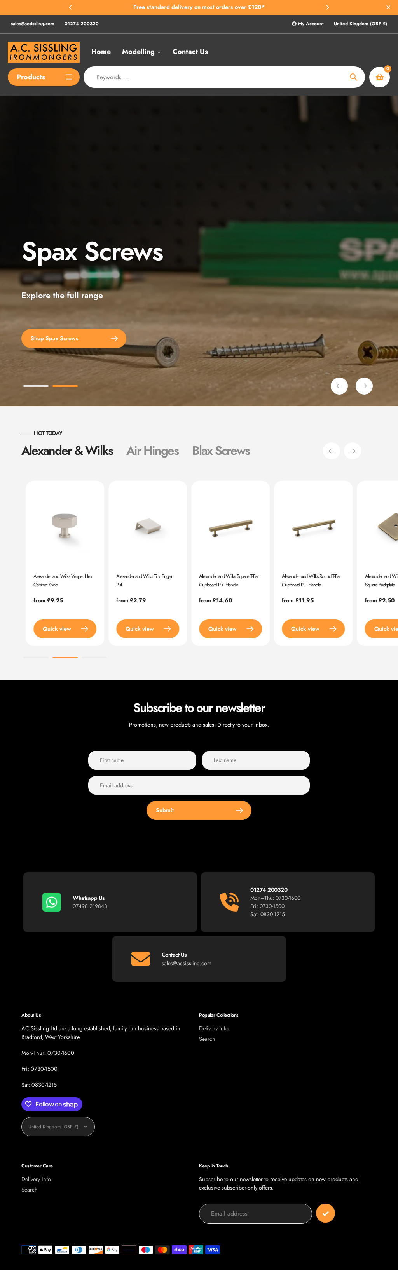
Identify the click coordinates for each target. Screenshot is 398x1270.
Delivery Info (214, 1028)
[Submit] (325, 1213)
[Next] (327, 7)
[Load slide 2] (65, 387)
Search (207, 1039)
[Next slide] (364, 386)
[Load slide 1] (36, 387)
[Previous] (71, 7)
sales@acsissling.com (32, 23)
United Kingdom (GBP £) (360, 24)
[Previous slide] (339, 386)
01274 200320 (82, 23)
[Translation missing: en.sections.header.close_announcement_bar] (388, 7)
